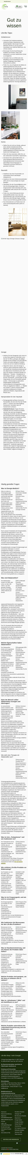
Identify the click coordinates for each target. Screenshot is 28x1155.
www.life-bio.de (18, 1148)
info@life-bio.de (7, 1)
